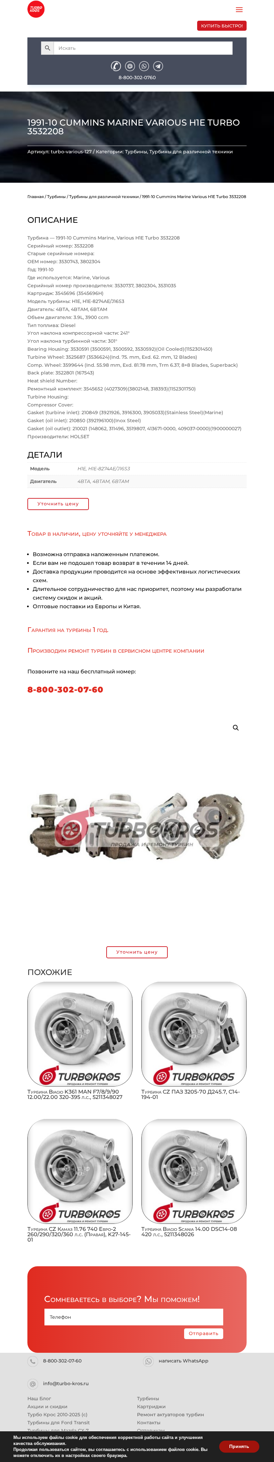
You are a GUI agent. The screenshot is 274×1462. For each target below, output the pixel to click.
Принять (239, 1446)
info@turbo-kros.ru (66, 1383)
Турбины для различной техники (191, 152)
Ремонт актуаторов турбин (170, 1415)
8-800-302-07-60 (65, 689)
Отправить (204, 1333)
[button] (236, 728)
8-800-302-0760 (137, 77)
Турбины (136, 152)
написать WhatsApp (184, 1361)
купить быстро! (222, 25)
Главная (35, 196)
